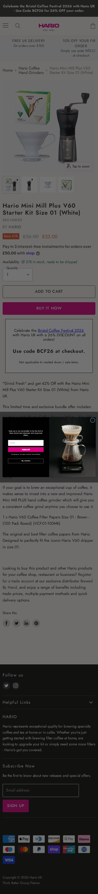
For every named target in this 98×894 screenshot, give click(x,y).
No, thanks (25, 460)
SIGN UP (26, 449)
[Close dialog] (92, 420)
